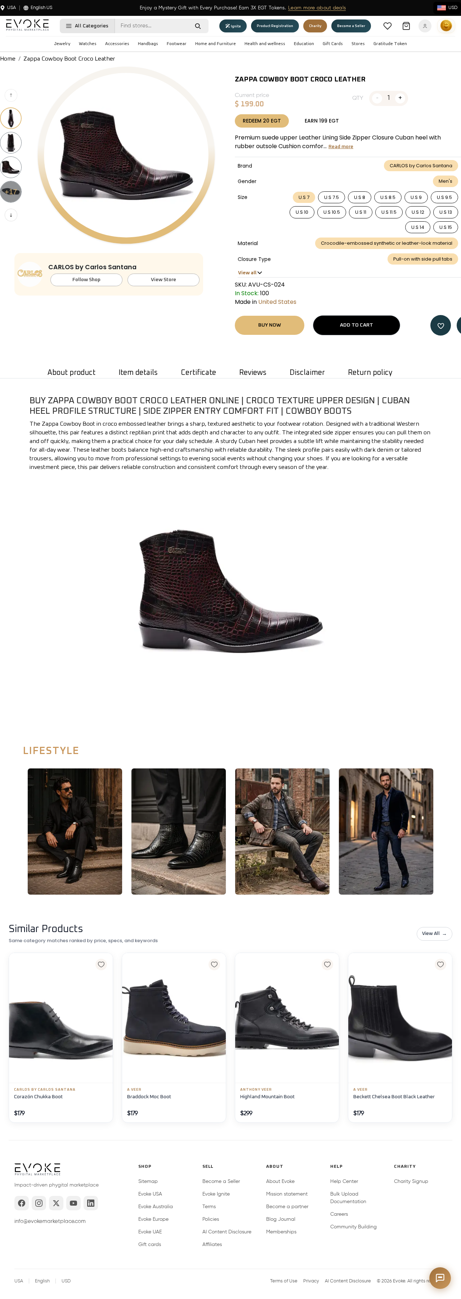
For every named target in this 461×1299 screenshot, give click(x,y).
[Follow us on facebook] (21, 1203)
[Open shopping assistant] (440, 1278)
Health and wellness (265, 44)
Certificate (198, 372)
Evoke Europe (153, 1219)
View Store (163, 279)
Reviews (253, 372)
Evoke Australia (155, 1206)
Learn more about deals (317, 7)
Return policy (370, 372)
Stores (358, 44)
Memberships (281, 1231)
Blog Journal (280, 1219)
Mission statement (287, 1194)
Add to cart (356, 325)
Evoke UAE (150, 1231)
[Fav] (440, 325)
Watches (88, 44)
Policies (210, 1219)
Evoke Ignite (216, 1194)
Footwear (177, 44)
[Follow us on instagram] (39, 1203)
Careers (339, 1214)
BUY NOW (269, 325)
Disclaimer (307, 372)
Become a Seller (221, 1181)
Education (304, 44)
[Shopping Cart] (406, 25)
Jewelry (62, 44)
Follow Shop (86, 279)
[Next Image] (11, 215)
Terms (209, 1206)
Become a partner (287, 1206)
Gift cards (149, 1244)
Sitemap (148, 1181)
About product (71, 372)
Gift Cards (333, 44)
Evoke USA (150, 1194)
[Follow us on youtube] (73, 1203)
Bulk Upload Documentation (348, 1198)
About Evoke (280, 1181)
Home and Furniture (215, 44)
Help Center (344, 1181)
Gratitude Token (390, 44)
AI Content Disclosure (226, 1231)
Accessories (117, 44)
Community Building (353, 1226)
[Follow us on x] (56, 1203)
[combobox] (151, 26)
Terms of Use (283, 1281)
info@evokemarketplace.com (50, 1221)
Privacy (311, 1281)
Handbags (148, 44)
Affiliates (212, 1244)
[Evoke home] (37, 1170)
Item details (138, 372)
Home (7, 59)
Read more (340, 146)
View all (247, 272)
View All (434, 933)
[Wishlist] (387, 25)
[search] (198, 26)
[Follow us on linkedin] (91, 1203)
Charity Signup (411, 1181)
